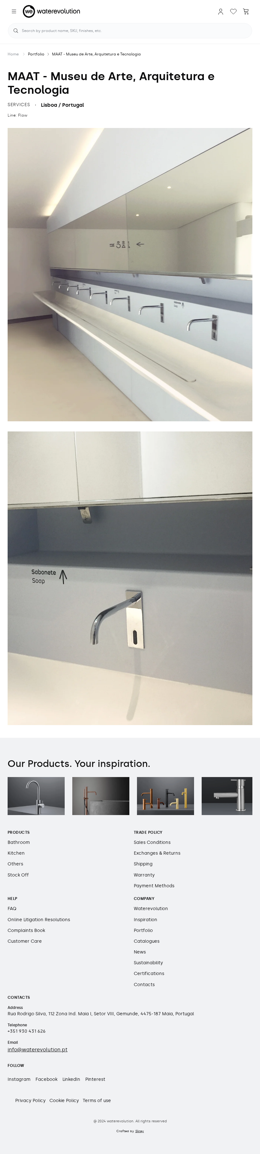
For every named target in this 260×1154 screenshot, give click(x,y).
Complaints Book (26, 930)
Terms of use (97, 1100)
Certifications (149, 973)
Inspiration (145, 919)
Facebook (46, 1079)
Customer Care (25, 941)
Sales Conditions (152, 842)
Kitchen (16, 853)
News (140, 952)
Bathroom (19, 842)
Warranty (144, 875)
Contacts (144, 984)
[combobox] (130, 30)
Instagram (19, 1079)
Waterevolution (151, 908)
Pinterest (95, 1079)
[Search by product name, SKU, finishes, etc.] (16, 31)
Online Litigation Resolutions (39, 919)
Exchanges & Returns (157, 853)
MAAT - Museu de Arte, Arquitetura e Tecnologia (96, 54)
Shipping (143, 864)
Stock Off (18, 875)
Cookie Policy (64, 1100)
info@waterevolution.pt (38, 1050)
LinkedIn (71, 1079)
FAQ (12, 908)
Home (13, 54)
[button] (14, 11)
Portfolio (36, 54)
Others (15, 864)
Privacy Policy (30, 1100)
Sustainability (148, 963)
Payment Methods (154, 886)
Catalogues (146, 941)
